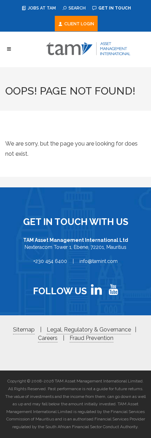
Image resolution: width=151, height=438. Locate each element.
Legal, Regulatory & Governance (89, 329)
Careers (48, 338)
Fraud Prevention (91, 338)
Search (76, 8)
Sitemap (24, 329)
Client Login (78, 23)
